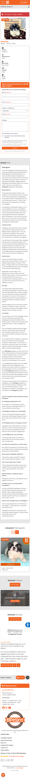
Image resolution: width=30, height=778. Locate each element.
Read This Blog (6, 665)
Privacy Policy (5, 145)
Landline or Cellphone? (8, 108)
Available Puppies (6, 738)
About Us (3, 743)
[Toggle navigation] (3, 2)
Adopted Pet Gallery (7, 745)
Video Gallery (5, 750)
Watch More (15, 584)
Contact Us (4, 748)
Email (6, 114)
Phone (6, 102)
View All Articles (15, 619)
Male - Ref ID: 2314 (7, 568)
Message (4, 120)
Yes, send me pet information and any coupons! (14, 136)
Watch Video (15, 601)
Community (5, 642)
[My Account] (28, 7)
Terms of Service (14, 145)
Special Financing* (6, 740)
